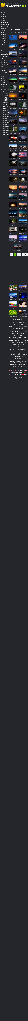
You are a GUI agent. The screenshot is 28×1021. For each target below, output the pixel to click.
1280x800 (4, 100)
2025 (24, 341)
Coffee (21, 326)
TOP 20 (17, 342)
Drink (17, 335)
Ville (2, 68)
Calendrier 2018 (17, 337)
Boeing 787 (16, 344)
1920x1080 (5, 114)
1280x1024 (5, 108)
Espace (3, 74)
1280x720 (4, 98)
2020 (20, 332)
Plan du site (21, 365)
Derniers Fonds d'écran (3, 14)
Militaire (3, 83)
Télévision (4, 64)
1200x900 (4, 96)
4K (13, 326)
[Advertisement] (18, 19)
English (13, 370)
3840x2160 (5, 128)
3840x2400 (5, 131)
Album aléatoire (4, 46)
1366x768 (4, 104)
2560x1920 (5, 124)
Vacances (4, 85)
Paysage (4, 56)
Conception (5, 70)
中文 (18, 370)
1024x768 (4, 94)
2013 (25, 326)
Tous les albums (3, 38)
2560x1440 (5, 120)
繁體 (25, 374)
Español (21, 372)
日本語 (23, 370)
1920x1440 (5, 118)
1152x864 (4, 92)
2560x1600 (5, 122)
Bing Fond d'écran (4, 27)
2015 (14, 319)
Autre (2, 87)
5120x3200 (5, 135)
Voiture (3, 80)
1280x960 (4, 102)
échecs (16, 332)
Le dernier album (4, 19)
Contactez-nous (18, 366)
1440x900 (4, 106)
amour (22, 344)
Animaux (4, 62)
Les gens (4, 58)
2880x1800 (5, 126)
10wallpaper (14, 4)
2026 (16, 326)
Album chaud (3, 42)
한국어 (20, 374)
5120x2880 (5, 133)
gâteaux (16, 341)
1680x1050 (5, 110)
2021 (20, 341)
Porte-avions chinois (18, 339)
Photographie (5, 72)
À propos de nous (15, 361)
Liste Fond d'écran (4, 50)
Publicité (4, 78)
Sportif (3, 76)
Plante (3, 60)
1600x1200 (5, 112)
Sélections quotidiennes (5, 23)
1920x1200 (5, 116)
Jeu (2, 66)
